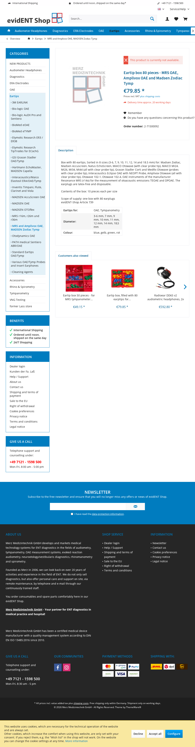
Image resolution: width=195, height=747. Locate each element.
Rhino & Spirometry (22, 287)
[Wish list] (176, 19)
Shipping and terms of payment (24, 394)
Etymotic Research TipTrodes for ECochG (24, 149)
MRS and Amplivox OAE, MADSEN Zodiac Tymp (27, 227)
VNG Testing (17, 300)
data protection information (108, 514)
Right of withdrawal (22, 406)
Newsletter (159, 543)
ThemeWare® (133, 707)
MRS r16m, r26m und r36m (25, 217)
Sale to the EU (18, 401)
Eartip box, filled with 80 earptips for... (122, 297)
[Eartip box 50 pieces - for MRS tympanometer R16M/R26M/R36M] (79, 278)
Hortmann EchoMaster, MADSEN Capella (26, 169)
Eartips (14, 96)
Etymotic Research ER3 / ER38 (27, 139)
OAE (12, 89)
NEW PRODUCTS (20, 63)
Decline (138, 734)
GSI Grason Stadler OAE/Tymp (23, 159)
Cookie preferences (22, 411)
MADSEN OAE (20, 203)
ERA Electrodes (19, 83)
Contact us (16, 387)
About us (15, 382)
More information (76, 741)
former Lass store (21, 306)
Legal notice (17, 426)
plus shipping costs (150, 96)
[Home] (9, 31)
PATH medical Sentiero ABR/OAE (26, 244)
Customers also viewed (73, 255)
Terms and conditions (24, 421)
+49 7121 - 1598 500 (23, 678)
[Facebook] (58, 667)
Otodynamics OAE (23, 236)
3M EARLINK (19, 102)
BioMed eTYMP (21, 131)
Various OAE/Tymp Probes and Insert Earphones (28, 263)
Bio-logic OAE (20, 109)
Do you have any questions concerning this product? (160, 117)
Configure (174, 734)
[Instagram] (66, 667)
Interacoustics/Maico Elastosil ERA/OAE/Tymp (26, 179)
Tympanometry (19, 293)
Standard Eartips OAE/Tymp (22, 253)
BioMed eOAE (20, 125)
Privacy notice (18, 416)
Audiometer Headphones (26, 70)
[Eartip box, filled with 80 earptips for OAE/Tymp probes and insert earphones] (122, 278)
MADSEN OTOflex (22, 209)
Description (65, 150)
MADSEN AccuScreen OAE (28, 197)
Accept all (155, 734)
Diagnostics (17, 76)
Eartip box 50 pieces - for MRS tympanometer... (79, 297)
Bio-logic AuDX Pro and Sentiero (26, 116)
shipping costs (81, 703)
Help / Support (19, 376)
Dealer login (17, 366)
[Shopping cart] (185, 19)
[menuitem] (178, 9)
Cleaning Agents (22, 272)
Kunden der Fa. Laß (22, 371)
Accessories (17, 280)
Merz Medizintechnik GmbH (24, 609)
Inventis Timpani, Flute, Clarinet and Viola (26, 189)
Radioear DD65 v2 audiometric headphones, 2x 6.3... (165, 297)
